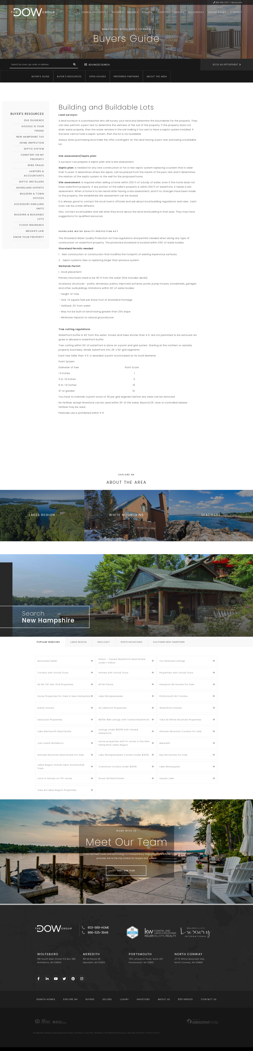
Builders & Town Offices (32, 196)
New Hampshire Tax (30, 136)
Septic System (34, 148)
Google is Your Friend (33, 128)
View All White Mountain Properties (180, 719)
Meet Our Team (126, 870)
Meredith (164, 743)
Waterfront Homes (170, 707)
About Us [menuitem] (164, 999)
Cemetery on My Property (32, 157)
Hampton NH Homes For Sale (176, 684)
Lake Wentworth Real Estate (54, 731)
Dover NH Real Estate (111, 778)
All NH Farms (106, 684)
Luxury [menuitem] (146, 12)
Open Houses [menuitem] (97, 76)
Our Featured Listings (172, 660)
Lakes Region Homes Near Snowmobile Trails (60, 766)
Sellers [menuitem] (131, 12)
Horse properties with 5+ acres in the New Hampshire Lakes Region (124, 743)
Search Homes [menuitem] (45, 999)
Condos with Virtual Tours (52, 672)
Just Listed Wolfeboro (50, 743)
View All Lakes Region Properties (56, 790)
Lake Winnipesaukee (111, 696)
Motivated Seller (47, 660)
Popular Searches (48, 641)
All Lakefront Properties (112, 707)
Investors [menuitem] (163, 12)
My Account (236, 2)
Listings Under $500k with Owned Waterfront (118, 731)
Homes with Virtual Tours (113, 672)
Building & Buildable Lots (29, 217)
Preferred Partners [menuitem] (126, 76)
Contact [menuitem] (236, 12)
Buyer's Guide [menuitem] (40, 76)
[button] (74, 64)
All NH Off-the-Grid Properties (55, 684)
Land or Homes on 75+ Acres (54, 778)
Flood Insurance (31, 225)
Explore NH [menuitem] (70, 999)
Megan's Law (35, 231)
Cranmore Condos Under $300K (118, 766)
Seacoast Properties (49, 719)
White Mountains (131, 641)
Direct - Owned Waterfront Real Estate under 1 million (122, 661)
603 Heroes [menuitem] (185, 999)
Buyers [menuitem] (116, 12)
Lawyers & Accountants (34, 173)
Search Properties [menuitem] (94, 12)
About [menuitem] (178, 12)
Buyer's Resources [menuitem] (69, 76)
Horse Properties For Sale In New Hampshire (63, 696)
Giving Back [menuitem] (216, 12)
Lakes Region (79, 641)
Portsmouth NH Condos (173, 696)
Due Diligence (34, 120)
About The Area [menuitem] (157, 76)
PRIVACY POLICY (153, 1033)
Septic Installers (31, 181)
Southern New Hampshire (169, 641)
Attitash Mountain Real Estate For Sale (60, 754)
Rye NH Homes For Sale (173, 754)
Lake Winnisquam (169, 766)
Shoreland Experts (30, 187)
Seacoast (103, 641)
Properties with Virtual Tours (176, 672)
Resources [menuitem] (195, 12)
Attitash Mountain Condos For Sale (180, 731)
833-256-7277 (222, 2)
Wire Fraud (36, 165)
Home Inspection (32, 142)
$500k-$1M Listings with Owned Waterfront (124, 719)
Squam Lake (166, 778)
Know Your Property (28, 237)
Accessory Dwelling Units (29, 206)
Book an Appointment (225, 64)
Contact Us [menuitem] (209, 999)
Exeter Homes (45, 707)
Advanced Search (99, 64)
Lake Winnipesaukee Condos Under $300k (124, 754)
